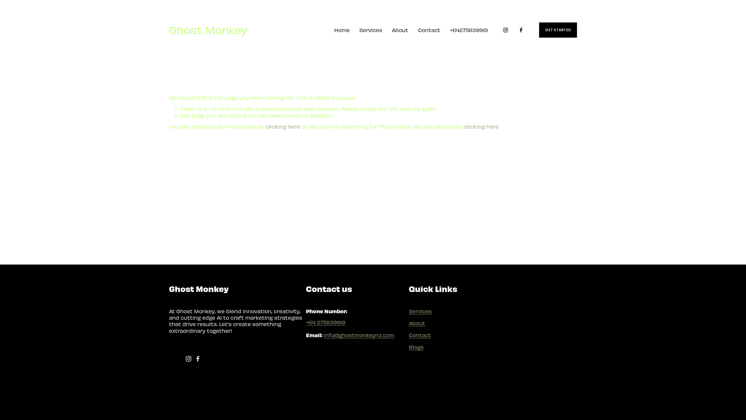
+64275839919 (469, 30)
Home (342, 30)
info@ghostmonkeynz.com (359, 335)
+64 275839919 (325, 322)
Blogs (416, 347)
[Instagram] (506, 30)
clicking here (282, 126)
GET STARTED (558, 30)
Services (420, 311)
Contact (429, 30)
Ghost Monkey (208, 29)
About (400, 30)
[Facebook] (521, 30)
